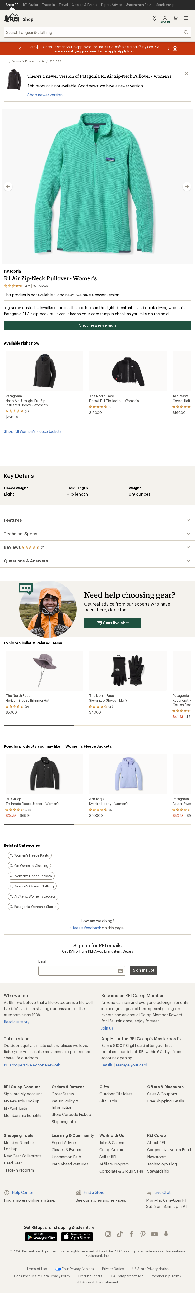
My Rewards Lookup (21, 1101)
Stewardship (158, 1171)
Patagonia (13, 271)
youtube (155, 1234)
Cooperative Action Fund (169, 1149)
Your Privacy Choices (77, 1269)
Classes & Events (66, 1149)
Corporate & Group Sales (121, 1171)
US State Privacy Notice (150, 1269)
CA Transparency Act (127, 1276)
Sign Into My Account (23, 1094)
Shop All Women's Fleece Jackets (33, 431)
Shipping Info (64, 1121)
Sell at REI (107, 1156)
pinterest (143, 1234)
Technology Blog (162, 1164)
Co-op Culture (111, 1149)
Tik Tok (120, 1234)
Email (42, 961)
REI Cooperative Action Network (32, 1065)
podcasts (166, 1234)
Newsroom (156, 1156)
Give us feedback (85, 928)
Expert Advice (64, 1142)
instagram (108, 1234)
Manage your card (131, 1065)
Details (128, 951)
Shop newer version (45, 95)
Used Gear (13, 1163)
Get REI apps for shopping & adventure (59, 1227)
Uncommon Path (66, 1156)
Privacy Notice (113, 1269)
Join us (107, 1028)
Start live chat (116, 622)
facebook (131, 1234)
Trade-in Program (19, 1170)
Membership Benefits (22, 1115)
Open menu (186, 18)
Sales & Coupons (162, 1094)
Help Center (22, 1192)
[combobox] (97, 32)
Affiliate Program (114, 1164)
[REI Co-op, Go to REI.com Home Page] (11, 18)
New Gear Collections (22, 1156)
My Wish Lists (15, 1108)
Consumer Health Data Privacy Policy (42, 1276)
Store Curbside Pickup (71, 1114)
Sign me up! (143, 970)
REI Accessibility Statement (97, 1282)
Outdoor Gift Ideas (115, 1094)
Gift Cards (108, 1101)
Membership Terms (166, 1276)
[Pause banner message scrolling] (174, 48)
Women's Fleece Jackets (28, 61)
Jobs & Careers (112, 1142)
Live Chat (162, 1192)
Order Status (63, 1094)
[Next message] (168, 48)
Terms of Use (36, 1269)
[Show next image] (187, 186)
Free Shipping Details (165, 1101)
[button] (97, 186)
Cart (175, 18)
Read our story (16, 1022)
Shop (28, 19)
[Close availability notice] (186, 73)
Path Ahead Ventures (70, 1164)
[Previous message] (20, 48)
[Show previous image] (8, 186)
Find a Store (94, 1192)
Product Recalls (90, 1276)
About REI (156, 1142)
